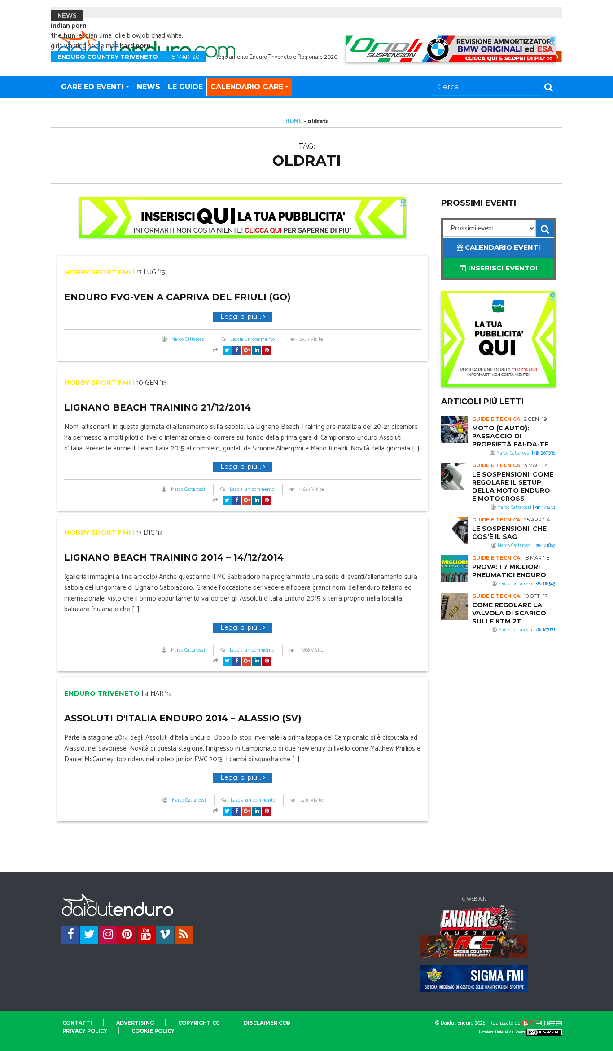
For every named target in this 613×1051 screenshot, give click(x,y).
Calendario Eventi (501, 247)
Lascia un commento (252, 340)
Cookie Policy (153, 1031)
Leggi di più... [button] (241, 317)
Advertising (135, 1023)
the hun (63, 35)
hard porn (135, 46)
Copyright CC (198, 1023)
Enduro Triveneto (102, 693)
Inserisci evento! (501, 268)
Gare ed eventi (92, 87)
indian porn (69, 25)
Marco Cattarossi (188, 340)
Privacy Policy (84, 1031)
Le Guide (185, 87)
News (148, 87)
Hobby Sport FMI (97, 272)
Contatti (77, 1023)
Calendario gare (246, 87)
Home (293, 121)
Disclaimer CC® (267, 1023)
